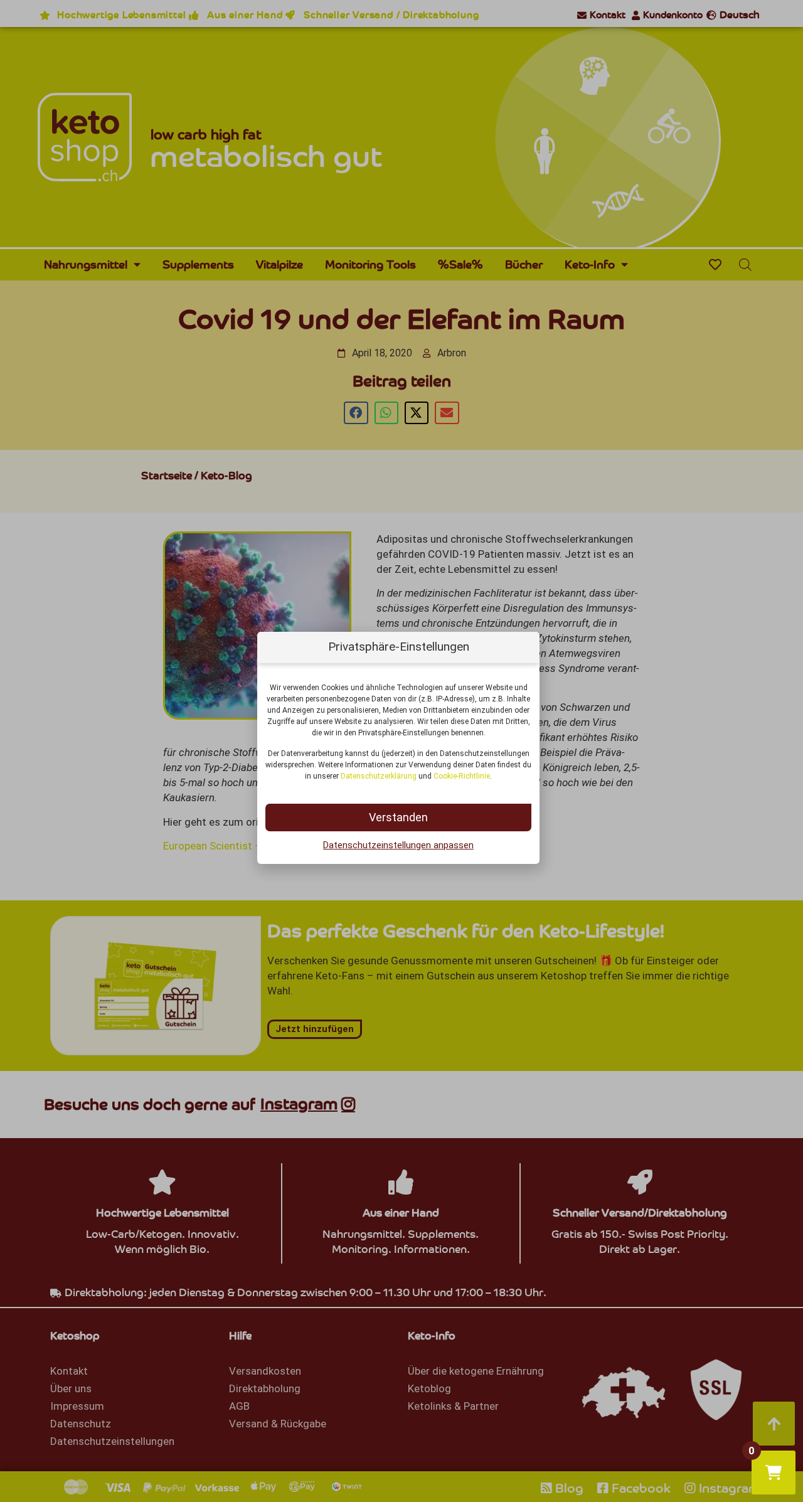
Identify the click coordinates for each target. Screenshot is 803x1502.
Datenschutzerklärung (379, 776)
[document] (401, 751)
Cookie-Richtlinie (461, 776)
